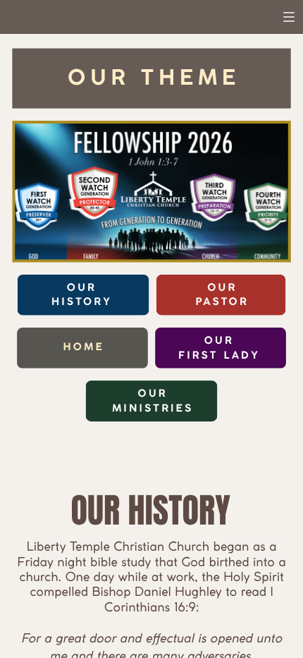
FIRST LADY (218, 356)
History (81, 303)
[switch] (288, 16)
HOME (83, 347)
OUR (219, 341)
